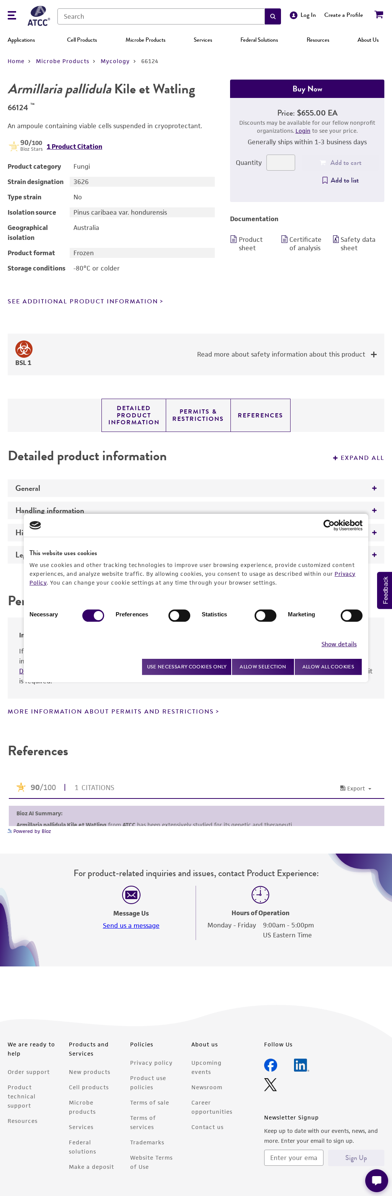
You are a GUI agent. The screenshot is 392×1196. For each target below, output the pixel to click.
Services (203, 40)
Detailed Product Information (134, 415)
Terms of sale (149, 1102)
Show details (339, 644)
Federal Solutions (259, 40)
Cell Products (82, 40)
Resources (318, 40)
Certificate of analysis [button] (305, 243)
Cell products (89, 1087)
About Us (368, 40)
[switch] (179, 615)
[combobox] (161, 16)
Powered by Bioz (31, 831)
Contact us (207, 1127)
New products (89, 1071)
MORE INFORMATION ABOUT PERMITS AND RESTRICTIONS (111, 711)
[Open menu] (12, 16)
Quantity (249, 162)
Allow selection (263, 666)
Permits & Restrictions (198, 415)
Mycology (115, 61)
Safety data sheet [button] (358, 243)
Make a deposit (91, 1166)
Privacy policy (151, 1062)
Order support (29, 1071)
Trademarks (147, 1142)
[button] (273, 16)
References (260, 415)
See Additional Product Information (83, 301)
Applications (21, 40)
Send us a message (131, 925)
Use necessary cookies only (187, 666)
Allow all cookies (328, 666)
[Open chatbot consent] (376, 1180)
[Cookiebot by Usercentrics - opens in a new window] (329, 525)
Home (16, 61)
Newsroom (206, 1087)
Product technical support (22, 1096)
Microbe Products (145, 40)
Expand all (362, 458)
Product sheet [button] (251, 243)
